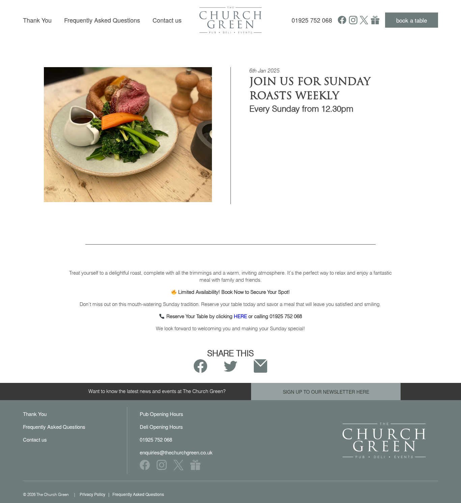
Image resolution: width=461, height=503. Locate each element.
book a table (411, 20)
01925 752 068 (312, 20)
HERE (240, 316)
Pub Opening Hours (161, 413)
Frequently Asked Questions (102, 20)
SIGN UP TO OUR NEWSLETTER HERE (326, 391)
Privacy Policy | (96, 494)
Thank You (37, 20)
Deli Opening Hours (161, 426)
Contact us (167, 20)
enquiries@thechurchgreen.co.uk (176, 452)
